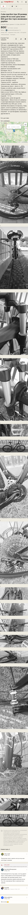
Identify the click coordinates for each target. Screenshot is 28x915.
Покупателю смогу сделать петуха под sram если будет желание (15, 866)
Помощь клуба (11, 841)
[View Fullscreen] (26, 134)
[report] (25, 39)
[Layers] (25, 124)
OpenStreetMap (25, 142)
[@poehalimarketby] (12, 6)
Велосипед (3, 11)
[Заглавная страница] (8, 1)
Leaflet (19, 142)
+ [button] (26, 128)
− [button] (26, 130)
